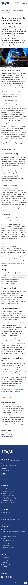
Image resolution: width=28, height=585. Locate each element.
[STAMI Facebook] (2, 577)
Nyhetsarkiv (6, 557)
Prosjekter (5, 514)
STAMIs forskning (7, 517)
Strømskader (6, 545)
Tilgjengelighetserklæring (9, 498)
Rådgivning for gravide (8, 543)
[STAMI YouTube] (9, 577)
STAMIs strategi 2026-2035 (9, 502)
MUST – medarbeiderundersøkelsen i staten (14, 531)
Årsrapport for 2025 (8, 500)
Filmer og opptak (7, 560)
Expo (4, 538)
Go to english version (6, 479)
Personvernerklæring (8, 495)
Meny (23, 3)
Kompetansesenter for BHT (10, 536)
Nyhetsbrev (6, 566)
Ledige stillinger (7, 493)
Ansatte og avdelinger (8, 491)
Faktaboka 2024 (7, 564)
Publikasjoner (6, 512)
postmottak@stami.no (7, 475)
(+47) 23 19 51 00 (5, 470)
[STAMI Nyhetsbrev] (7, 577)
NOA (4, 529)
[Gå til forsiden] (5, 5)
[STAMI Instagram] (5, 577)
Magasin (5, 562)
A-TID (4, 534)
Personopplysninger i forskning (11, 519)
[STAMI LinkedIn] (11, 577)
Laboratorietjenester (8, 540)
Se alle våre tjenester (8, 547)
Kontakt (5, 488)
